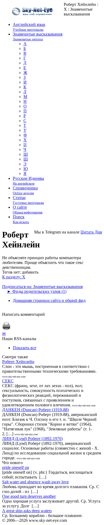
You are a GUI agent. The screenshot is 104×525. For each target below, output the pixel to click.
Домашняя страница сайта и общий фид (49, 300)
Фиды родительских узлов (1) (36, 291)
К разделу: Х (13, 277)
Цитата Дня (91, 232)
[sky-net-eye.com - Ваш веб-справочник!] (33, 19)
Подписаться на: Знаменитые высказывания (42, 286)
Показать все (24, 347)
